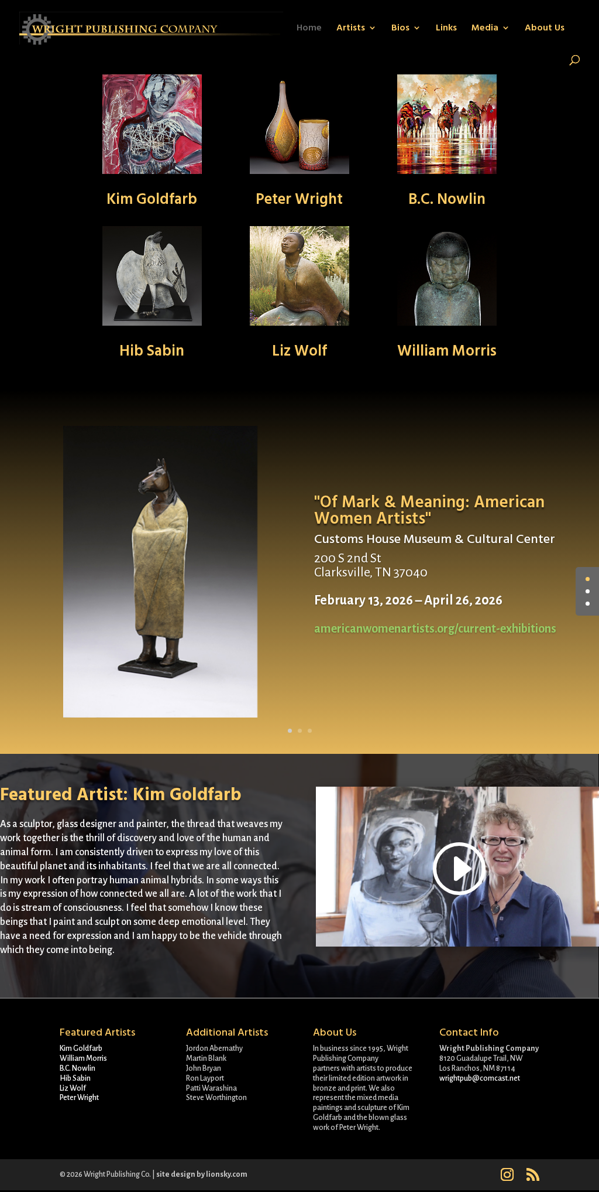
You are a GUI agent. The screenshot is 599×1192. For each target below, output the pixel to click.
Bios (400, 28)
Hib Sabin (151, 350)
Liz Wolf (299, 350)
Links (446, 28)
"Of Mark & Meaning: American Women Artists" (429, 510)
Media (484, 28)
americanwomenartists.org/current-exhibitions (435, 628)
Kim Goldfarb (151, 199)
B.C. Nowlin (447, 199)
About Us (544, 28)
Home (309, 28)
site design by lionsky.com (201, 1174)
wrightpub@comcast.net (479, 1078)
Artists (350, 28)
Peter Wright (299, 199)
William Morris (447, 350)
